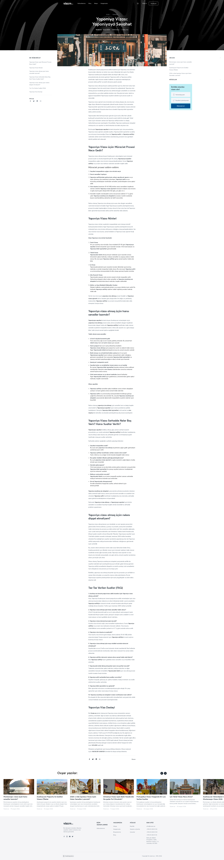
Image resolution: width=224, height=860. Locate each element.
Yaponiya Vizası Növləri (36, 67)
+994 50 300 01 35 (152, 832)
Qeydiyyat (153, 3)
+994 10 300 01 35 (152, 835)
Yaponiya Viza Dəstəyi (35, 92)
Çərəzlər (132, 832)
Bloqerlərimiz (117, 832)
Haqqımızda (104, 3)
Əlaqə (96, 3)
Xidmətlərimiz (82, 3)
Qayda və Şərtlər (135, 829)
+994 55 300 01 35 (152, 829)
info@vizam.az (151, 826)
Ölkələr (115, 14)
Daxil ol (144, 3)
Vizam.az (6, 809)
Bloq (90, 3)
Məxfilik (132, 826)
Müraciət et (181, 106)
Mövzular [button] (173, 79)
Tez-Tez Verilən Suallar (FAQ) (37, 88)
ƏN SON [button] (172, 58)
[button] (159, 3)
